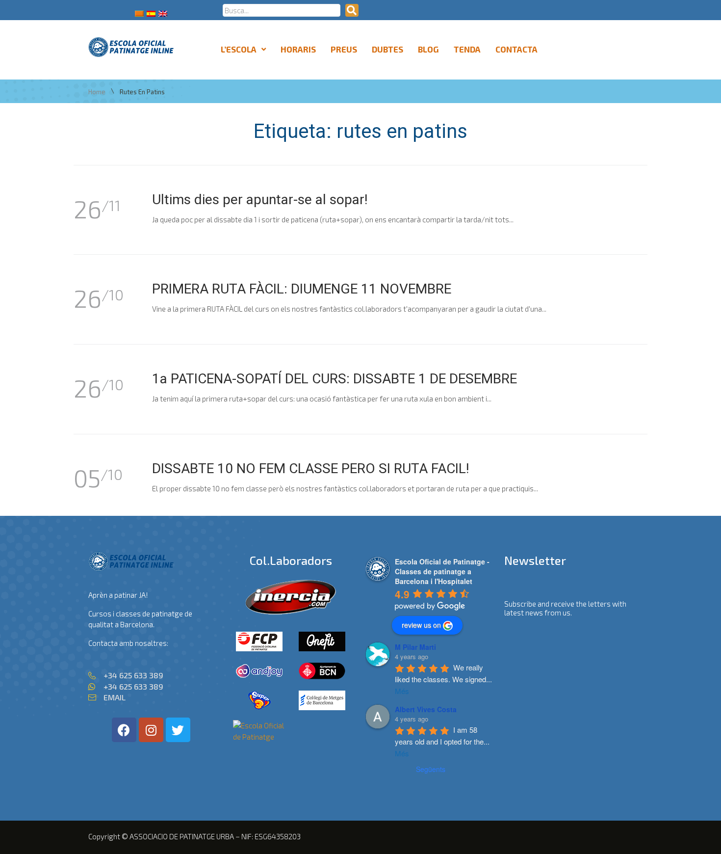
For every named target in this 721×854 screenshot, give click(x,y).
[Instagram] (151, 730)
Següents (430, 769)
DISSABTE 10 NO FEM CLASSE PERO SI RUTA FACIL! (310, 468)
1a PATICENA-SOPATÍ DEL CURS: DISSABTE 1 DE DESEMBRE (334, 379)
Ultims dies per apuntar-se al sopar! (260, 199)
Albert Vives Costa (426, 709)
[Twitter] (178, 730)
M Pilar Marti (415, 647)
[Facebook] (124, 730)
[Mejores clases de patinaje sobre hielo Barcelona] (259, 736)
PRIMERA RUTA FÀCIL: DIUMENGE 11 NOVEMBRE (301, 289)
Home (96, 92)
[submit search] (352, 10)
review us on (421, 625)
